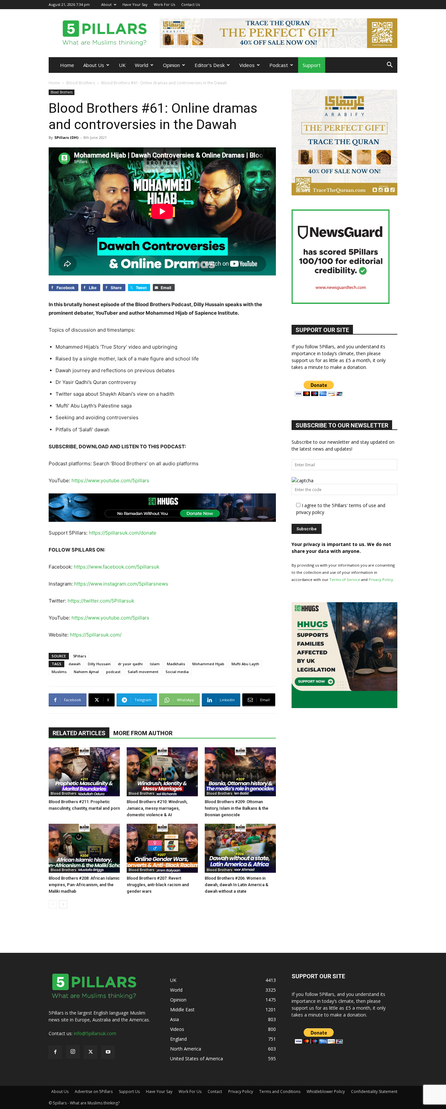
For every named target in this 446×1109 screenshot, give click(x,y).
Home (67, 65)
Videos (247, 65)
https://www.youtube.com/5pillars (110, 480)
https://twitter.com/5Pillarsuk (101, 601)
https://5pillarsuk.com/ (95, 635)
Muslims (59, 671)
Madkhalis (176, 663)
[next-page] (63, 904)
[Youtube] (392, 4)
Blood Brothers (80, 83)
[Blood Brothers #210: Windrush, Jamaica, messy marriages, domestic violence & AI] (162, 771)
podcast (113, 671)
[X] (382, 4)
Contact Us (190, 4)
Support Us (129, 1091)
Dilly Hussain (99, 663)
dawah (75, 663)
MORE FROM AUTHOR (142, 733)
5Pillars (79, 656)
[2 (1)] (344, 193)
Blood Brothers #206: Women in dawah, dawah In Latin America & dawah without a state (236, 885)
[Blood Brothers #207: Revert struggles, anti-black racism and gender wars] (162, 848)
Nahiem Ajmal (86, 671)
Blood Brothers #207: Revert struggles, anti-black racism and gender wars (158, 885)
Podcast (278, 65)
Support (312, 65)
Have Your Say (135, 4)
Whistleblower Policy (326, 1091)
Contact (215, 1091)
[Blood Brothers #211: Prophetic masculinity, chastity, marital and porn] (84, 771)
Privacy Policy (381, 579)
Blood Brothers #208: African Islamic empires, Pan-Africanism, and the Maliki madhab (84, 885)
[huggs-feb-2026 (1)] (162, 507)
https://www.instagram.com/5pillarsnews (121, 584)
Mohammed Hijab (208, 663)
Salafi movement (143, 671)
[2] (278, 33)
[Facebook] (360, 4)
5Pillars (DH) (66, 137)
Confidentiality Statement (374, 1091)
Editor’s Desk (210, 65)
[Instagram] (371, 4)
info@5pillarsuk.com (95, 1033)
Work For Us (164, 4)
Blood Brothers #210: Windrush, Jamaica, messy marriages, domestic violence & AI (157, 808)
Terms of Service (344, 579)
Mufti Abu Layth (245, 663)
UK (122, 65)
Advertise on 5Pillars (94, 1091)
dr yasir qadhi (130, 663)
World (141, 65)
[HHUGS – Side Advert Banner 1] (344, 706)
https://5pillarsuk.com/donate (122, 533)
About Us (93, 65)
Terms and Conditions (279, 1091)
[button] (389, 65)
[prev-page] (53, 904)
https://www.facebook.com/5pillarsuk (116, 567)
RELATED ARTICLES (79, 733)
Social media (177, 671)
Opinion (171, 65)
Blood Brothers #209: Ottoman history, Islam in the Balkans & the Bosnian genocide (236, 808)
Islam (155, 663)
